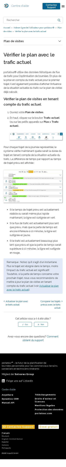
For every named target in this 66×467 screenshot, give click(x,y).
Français (6, 433)
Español (5, 442)
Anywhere (7, 395)
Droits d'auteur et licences (45, 400)
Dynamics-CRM (10, 399)
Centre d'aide (19, 5)
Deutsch (5, 436)
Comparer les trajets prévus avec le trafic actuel (50, 304)
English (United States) (12, 439)
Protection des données (49, 409)
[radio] (25, 324)
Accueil (6, 28)
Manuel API (8, 403)
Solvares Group (24, 374)
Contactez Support (51, 6)
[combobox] (33, 20)
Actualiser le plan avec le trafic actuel (17, 303)
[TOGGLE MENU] (63, 6)
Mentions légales (45, 405)
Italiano (5, 445)
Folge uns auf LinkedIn (19, 380)
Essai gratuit (49, 426)
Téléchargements (45, 395)
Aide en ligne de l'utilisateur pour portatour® (34, 28)
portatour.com (43, 413)
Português (6, 448)
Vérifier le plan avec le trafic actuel (30, 31)
